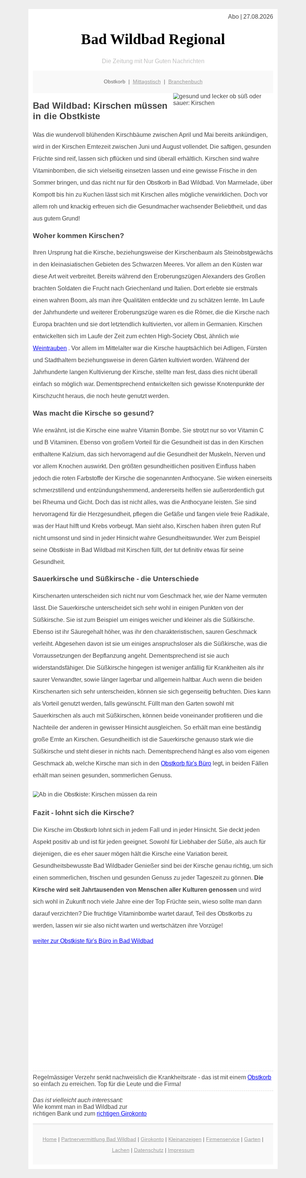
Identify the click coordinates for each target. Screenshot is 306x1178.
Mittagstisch (147, 81)
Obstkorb (259, 1077)
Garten (252, 1139)
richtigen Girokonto (122, 1113)
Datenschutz (148, 1150)
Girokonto (152, 1139)
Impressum (181, 1150)
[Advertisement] (153, 1009)
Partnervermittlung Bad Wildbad (98, 1139)
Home (50, 1139)
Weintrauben (50, 348)
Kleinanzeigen (185, 1139)
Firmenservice (223, 1139)
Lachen (120, 1150)
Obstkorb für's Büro (186, 763)
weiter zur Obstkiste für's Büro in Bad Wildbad (93, 941)
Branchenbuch (185, 81)
